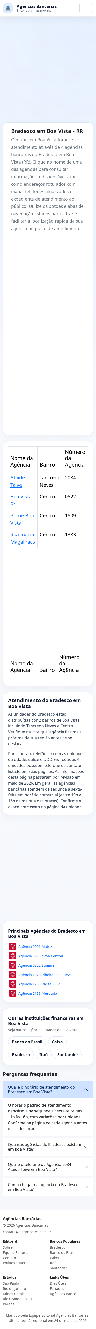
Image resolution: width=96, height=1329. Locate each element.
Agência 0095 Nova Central (40, 956)
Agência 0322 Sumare (36, 965)
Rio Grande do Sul (18, 1298)
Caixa (57, 1041)
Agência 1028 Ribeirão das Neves (45, 974)
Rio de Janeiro (14, 1288)
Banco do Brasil (27, 1041)
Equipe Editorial (16, 1252)
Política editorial (16, 1263)
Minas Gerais (14, 1293)
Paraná (9, 1304)
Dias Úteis (58, 1283)
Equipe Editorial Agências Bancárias (58, 1315)
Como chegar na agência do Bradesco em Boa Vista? (43, 1187)
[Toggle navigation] (86, 8)
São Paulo (11, 1283)
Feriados (57, 1288)
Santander (67, 1054)
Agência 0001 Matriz (35, 946)
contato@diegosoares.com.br (27, 1231)
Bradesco (21, 1054)
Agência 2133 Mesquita (37, 993)
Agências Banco (63, 1293)
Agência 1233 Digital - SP (39, 984)
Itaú (43, 1054)
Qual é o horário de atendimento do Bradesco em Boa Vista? (41, 1089)
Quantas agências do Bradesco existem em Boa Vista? (44, 1147)
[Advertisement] (48, 72)
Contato (9, 1257)
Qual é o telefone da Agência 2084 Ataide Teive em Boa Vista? (39, 1167)
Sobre (8, 1247)
